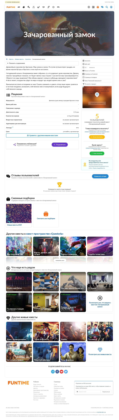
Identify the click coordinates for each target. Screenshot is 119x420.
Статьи (56, 390)
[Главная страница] (7, 59)
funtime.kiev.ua (101, 412)
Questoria (28, 59)
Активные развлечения (39, 396)
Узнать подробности (99, 168)
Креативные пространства (41, 390)
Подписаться (106, 391)
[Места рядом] (89, 7)
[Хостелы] (58, 7)
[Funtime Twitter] (66, 371)
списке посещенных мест (93, 148)
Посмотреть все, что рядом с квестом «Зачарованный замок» (100, 305)
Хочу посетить (98, 137)
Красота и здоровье (39, 398)
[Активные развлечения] (48, 7)
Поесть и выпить (38, 394)
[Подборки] (98, 7)
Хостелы (35, 400)
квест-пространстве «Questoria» (44, 233)
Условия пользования (60, 401)
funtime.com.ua (107, 407)
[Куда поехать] (19, 7)
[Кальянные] (38, 7)
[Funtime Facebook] (57, 371)
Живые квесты (19, 59)
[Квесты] (28, 7)
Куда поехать (37, 384)
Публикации (57, 392)
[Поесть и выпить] (43, 7)
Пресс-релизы (58, 394)
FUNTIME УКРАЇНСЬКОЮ (13, 2)
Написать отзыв (100, 176)
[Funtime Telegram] (53, 371)
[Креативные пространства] (33, 7)
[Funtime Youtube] (62, 371)
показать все (60, 260)
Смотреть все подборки (46, 218)
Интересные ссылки (60, 398)
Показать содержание (17, 63)
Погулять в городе (38, 386)
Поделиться (60, 145)
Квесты (11, 59)
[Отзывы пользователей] (102, 7)
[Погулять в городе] (24, 7)
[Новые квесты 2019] (18, 213)
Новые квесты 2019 (14, 225)
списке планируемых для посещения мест (97, 131)
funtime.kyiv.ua (96, 407)
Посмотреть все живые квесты (100, 354)
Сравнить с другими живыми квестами (43, 135)
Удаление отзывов (59, 400)
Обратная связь (109, 2)
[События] (93, 7)
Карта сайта (57, 396)
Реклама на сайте (59, 388)
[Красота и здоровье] (53, 7)
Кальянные (36, 392)
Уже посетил (97, 153)
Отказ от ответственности (61, 403)
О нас (55, 384)
